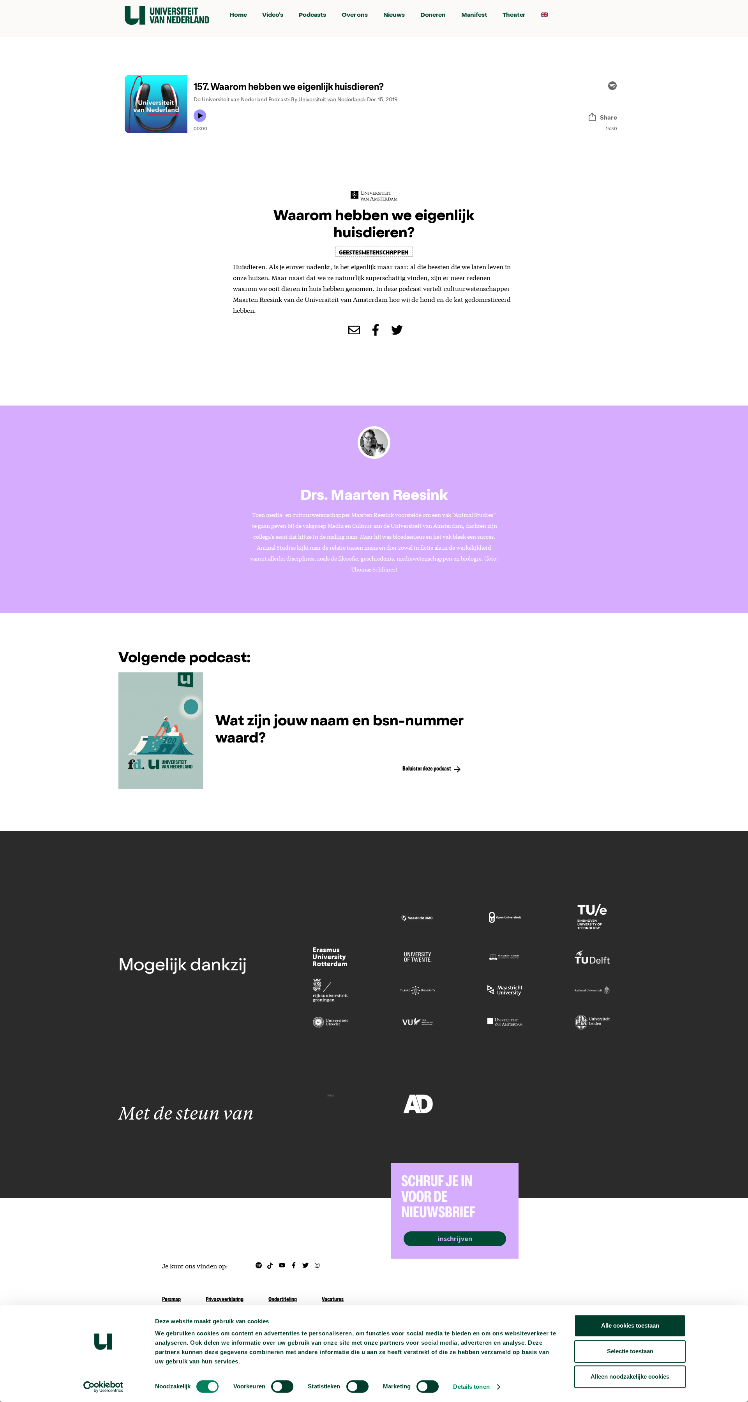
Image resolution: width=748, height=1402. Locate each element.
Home (238, 15)
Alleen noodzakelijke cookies (630, 1376)
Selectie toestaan (630, 1351)
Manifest (474, 15)
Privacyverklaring (224, 1300)
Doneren (433, 15)
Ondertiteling (282, 1300)
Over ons (355, 15)
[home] (167, 15)
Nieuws (394, 15)
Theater (514, 15)
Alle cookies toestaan (630, 1325)
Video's (272, 15)
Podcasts (312, 15)
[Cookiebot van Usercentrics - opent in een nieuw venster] (103, 1387)
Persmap (171, 1300)
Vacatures (333, 1300)
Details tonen (471, 1386)
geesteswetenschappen (374, 251)
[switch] (282, 1386)
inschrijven (455, 1238)
